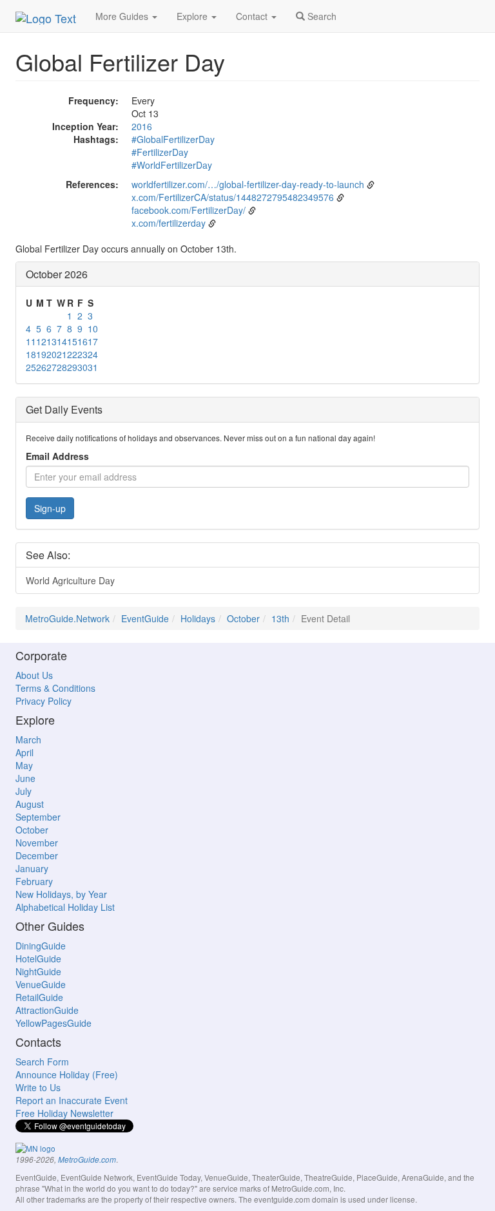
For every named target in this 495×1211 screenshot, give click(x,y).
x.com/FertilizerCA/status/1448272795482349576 (232, 197)
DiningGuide (40, 945)
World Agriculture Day (70, 580)
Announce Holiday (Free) (66, 1074)
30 (82, 367)
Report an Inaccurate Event (71, 1100)
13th (280, 618)
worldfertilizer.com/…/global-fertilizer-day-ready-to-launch (247, 184)
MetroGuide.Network (67, 618)
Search (320, 16)
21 (62, 354)
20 (51, 354)
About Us (34, 675)
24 (93, 354)
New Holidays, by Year (61, 894)
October (243, 618)
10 (93, 328)
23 (82, 354)
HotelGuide (38, 958)
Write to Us (38, 1087)
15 (72, 341)
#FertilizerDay (159, 152)
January (31, 868)
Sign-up (50, 508)
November (36, 842)
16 (82, 341)
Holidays (197, 618)
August (29, 803)
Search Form (42, 1061)
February (34, 881)
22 (72, 354)
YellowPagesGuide (53, 1022)
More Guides (123, 16)
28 (62, 367)
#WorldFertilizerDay (171, 164)
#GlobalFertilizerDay (173, 139)
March (28, 739)
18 (31, 354)
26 (41, 367)
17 (93, 341)
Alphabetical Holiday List (65, 907)
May (24, 765)
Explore (193, 16)
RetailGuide (39, 997)
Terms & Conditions (55, 688)
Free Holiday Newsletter (64, 1113)
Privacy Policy (43, 700)
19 (41, 354)
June (25, 778)
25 (31, 367)
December (36, 855)
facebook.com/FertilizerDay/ (188, 210)
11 (31, 341)
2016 (141, 126)
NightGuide (38, 971)
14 (62, 341)
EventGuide (145, 618)
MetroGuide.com (87, 1159)
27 (51, 367)
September (38, 816)
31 (93, 367)
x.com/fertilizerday (168, 222)
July (23, 791)
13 (51, 341)
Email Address (57, 456)
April (24, 752)
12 (41, 341)
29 (72, 367)
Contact (253, 16)
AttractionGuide (47, 1010)
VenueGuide (40, 984)
